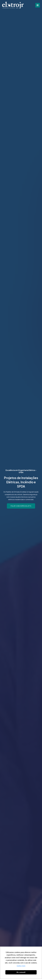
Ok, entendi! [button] (21, 972)
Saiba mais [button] (21, 966)
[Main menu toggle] (37, 5)
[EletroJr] (13, 5)
